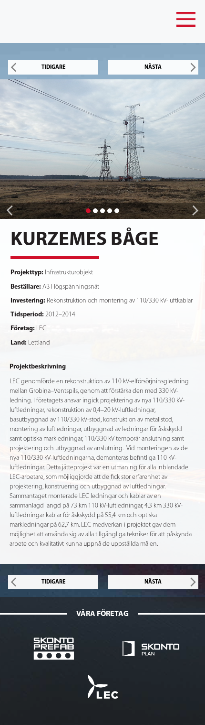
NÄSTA (153, 67)
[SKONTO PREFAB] (54, 648)
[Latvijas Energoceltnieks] (102, 686)
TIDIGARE (53, 67)
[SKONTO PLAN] (151, 648)
